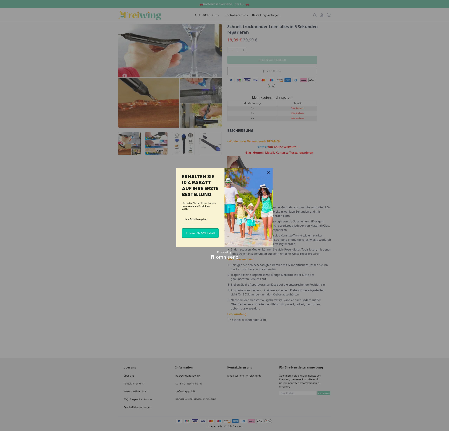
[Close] (268, 172)
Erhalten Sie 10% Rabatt (200, 233)
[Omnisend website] (224, 255)
